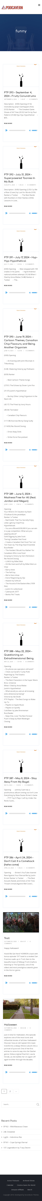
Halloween (10, 1024)
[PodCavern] (12, 7)
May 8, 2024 (8, 785)
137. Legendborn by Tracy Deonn (16, 1147)
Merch (29, 1190)
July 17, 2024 (8, 264)
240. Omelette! (9, 1132)
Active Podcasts (13, 1181)
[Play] (6, 130)
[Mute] (30, 131)
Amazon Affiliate (17, 1190)
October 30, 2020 (10, 941)
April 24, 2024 (9, 868)
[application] (21, 130)
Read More (8, 123)
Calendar (10, 1185)
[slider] (35, 132)
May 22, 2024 (8, 662)
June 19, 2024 (8, 351)
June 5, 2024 (8, 504)
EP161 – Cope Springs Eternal (15, 1142)
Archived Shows (29, 1181)
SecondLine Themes (32, 1195)
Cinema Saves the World (26, 1185)
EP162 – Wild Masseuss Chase (15, 1126)
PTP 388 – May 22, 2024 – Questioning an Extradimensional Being (19, 655)
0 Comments (33, 99)
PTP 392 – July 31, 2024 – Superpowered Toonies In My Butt (19, 178)
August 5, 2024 (9, 185)
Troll (7, 938)
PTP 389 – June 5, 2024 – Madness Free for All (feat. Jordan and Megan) (20, 497)
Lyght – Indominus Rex (12, 1137)
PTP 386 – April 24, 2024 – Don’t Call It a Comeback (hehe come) (19, 861)
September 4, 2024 (10, 99)
